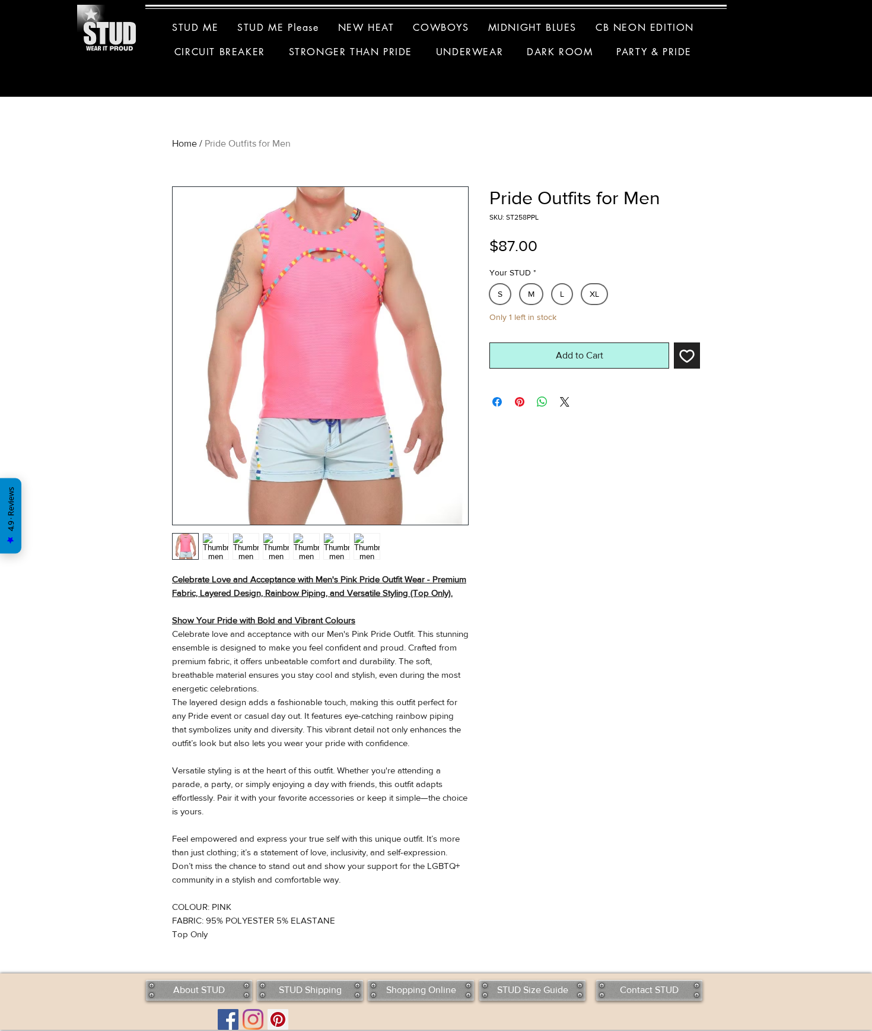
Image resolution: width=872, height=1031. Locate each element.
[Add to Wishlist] (687, 355)
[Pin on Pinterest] (520, 402)
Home (184, 143)
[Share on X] (565, 402)
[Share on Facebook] (497, 402)
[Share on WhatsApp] (542, 402)
